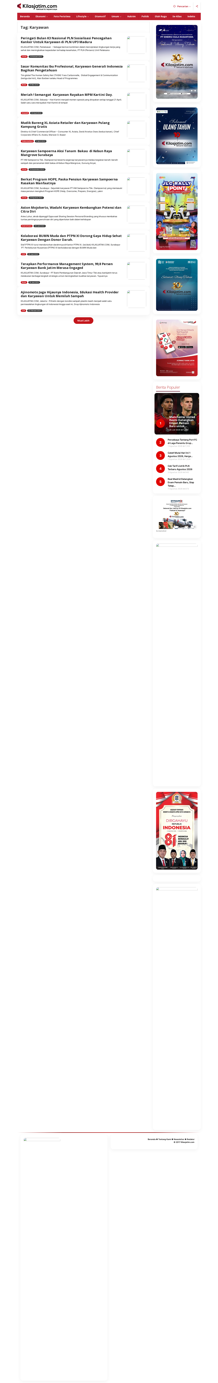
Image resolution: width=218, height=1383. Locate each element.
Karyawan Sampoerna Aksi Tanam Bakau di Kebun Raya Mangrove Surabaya (66, 153)
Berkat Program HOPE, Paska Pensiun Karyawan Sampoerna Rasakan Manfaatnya (69, 181)
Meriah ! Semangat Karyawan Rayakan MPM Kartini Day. (66, 94)
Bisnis (24, 85)
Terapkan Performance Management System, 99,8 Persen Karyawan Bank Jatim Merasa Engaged (67, 266)
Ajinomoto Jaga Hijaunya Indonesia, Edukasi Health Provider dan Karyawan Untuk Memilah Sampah (70, 294)
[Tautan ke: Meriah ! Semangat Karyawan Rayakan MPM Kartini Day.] (136, 101)
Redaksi (190, 1139)
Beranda (152, 1139)
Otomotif (25, 113)
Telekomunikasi (27, 141)
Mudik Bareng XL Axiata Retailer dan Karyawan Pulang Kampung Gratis (65, 125)
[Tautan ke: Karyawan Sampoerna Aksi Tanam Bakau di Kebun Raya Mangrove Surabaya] (136, 157)
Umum (24, 56)
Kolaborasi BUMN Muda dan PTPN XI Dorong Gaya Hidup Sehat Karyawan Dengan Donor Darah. (71, 238)
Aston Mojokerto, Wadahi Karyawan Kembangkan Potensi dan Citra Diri (71, 209)
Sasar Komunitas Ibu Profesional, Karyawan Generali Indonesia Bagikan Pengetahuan (72, 68)
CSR (23, 254)
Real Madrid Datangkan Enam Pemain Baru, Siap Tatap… (181, 482)
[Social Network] (197, 6)
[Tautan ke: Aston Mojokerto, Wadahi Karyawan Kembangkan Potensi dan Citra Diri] (136, 214)
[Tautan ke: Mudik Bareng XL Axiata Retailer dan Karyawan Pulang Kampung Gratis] (136, 129)
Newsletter (179, 1139)
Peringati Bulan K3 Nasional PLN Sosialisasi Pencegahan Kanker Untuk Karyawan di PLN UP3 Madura (66, 40)
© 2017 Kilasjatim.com (184, 1142)
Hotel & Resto (26, 226)
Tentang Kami (164, 1139)
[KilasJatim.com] (37, 6)
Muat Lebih (83, 320)
